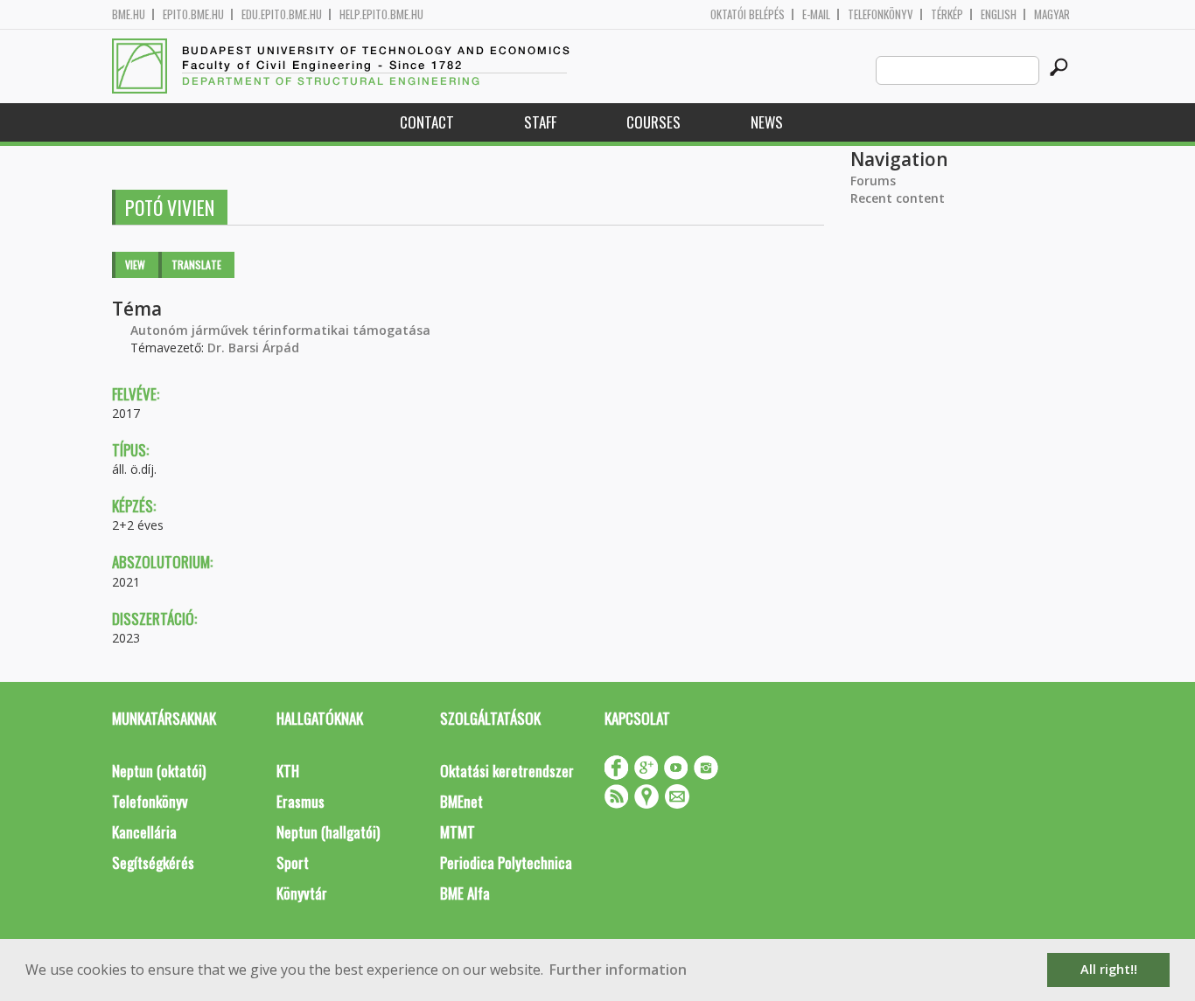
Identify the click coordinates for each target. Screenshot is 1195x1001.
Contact (427, 122)
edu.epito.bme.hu (281, 14)
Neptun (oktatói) (159, 771)
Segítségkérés (153, 862)
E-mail (816, 14)
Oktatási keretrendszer (507, 771)
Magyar (1052, 14)
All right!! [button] (1108, 969)
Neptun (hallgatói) (328, 832)
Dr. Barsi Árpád (253, 347)
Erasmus (300, 801)
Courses (653, 122)
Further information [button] (618, 969)
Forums (873, 180)
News (767, 122)
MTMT (457, 832)
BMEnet (461, 801)
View (135, 264)
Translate (196, 264)
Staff (540, 122)
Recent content (897, 198)
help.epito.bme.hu (381, 14)
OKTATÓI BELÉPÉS (747, 14)
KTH (287, 771)
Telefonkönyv (880, 14)
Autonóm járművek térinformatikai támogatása (280, 330)
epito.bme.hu (193, 14)
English (999, 14)
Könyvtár (301, 893)
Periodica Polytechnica (506, 862)
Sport (292, 862)
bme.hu (128, 14)
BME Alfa (465, 893)
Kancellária (144, 832)
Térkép (947, 14)
